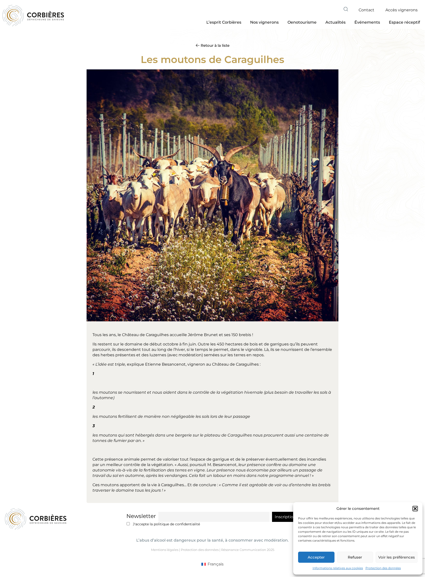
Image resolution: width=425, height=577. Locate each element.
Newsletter (141, 516)
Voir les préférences (396, 557)
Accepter (316, 557)
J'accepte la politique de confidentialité (166, 524)
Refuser (355, 557)
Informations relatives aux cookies (338, 568)
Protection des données (383, 568)
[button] (415, 508)
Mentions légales (164, 550)
